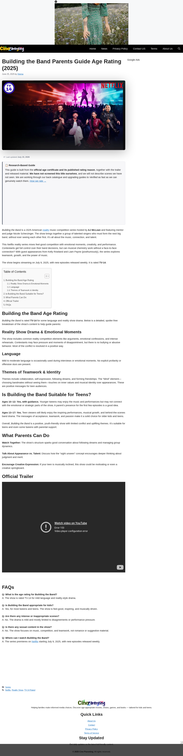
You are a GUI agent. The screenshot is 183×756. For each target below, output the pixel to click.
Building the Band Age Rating (20, 280)
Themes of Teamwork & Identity (24, 290)
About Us (168, 48)
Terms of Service (91, 733)
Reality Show (17, 690)
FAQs (8, 305)
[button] (56, 1)
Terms (154, 48)
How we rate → (38, 181)
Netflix (35, 641)
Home (92, 48)
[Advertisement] (64, 203)
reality (46, 230)
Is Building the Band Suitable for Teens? (25, 294)
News (104, 48)
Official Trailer (12, 301)
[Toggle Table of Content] (46, 276)
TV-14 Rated (29, 690)
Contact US (139, 48)
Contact (91, 725)
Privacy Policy (120, 48)
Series (8, 687)
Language (15, 287)
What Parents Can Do (16, 297)
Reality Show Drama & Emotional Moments (30, 284)
